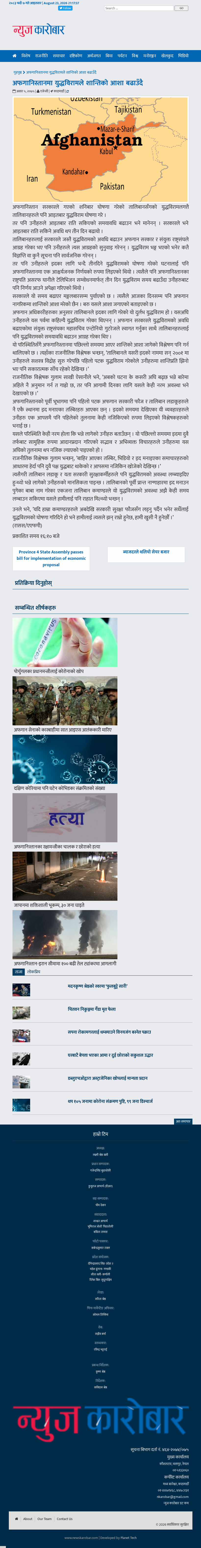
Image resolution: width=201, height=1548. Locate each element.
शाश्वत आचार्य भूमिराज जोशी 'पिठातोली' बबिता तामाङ (100, 1226)
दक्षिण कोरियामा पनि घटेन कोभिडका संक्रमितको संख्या (59, 788)
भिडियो (183, 56)
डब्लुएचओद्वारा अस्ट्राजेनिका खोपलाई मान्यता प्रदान (108, 1079)
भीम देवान (101, 1205)
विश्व (135, 56)
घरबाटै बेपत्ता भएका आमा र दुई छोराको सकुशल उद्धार (110, 1055)
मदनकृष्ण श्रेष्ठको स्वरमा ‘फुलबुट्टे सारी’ (97, 986)
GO (181, 8)
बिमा (109, 56)
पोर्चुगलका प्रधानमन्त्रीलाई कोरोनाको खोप (49, 671)
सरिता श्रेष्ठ (100, 1298)
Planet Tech (129, 1538)
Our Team (45, 1519)
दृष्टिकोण (76, 56)
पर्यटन (122, 56)
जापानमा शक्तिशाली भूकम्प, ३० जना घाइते (49, 905)
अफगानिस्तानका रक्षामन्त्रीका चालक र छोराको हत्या (57, 847)
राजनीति (41, 56)
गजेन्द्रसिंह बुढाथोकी (100, 1170)
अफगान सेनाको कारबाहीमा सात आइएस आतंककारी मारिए (63, 730)
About (27, 1519)
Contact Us (65, 1519)
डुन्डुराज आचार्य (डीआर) (100, 1186)
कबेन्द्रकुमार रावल (100, 1247)
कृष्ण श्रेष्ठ (100, 1371)
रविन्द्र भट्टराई (100, 1349)
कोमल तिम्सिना (100, 1314)
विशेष (26, 56)
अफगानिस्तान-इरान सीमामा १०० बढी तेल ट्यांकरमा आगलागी (65, 964)
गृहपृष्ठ (18, 72)
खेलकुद (167, 56)
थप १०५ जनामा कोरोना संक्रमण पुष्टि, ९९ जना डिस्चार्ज (110, 1102)
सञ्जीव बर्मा (100, 1333)
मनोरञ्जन (149, 56)
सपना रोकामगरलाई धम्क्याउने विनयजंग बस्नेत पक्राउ (109, 1032)
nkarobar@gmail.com (173, 1497)
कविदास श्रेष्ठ (100, 1387)
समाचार (59, 56)
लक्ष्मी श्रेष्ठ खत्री (100, 1154)
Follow (66, 8)
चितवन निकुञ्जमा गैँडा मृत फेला (92, 1010)
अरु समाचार (183, 1121)
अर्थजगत (94, 56)
